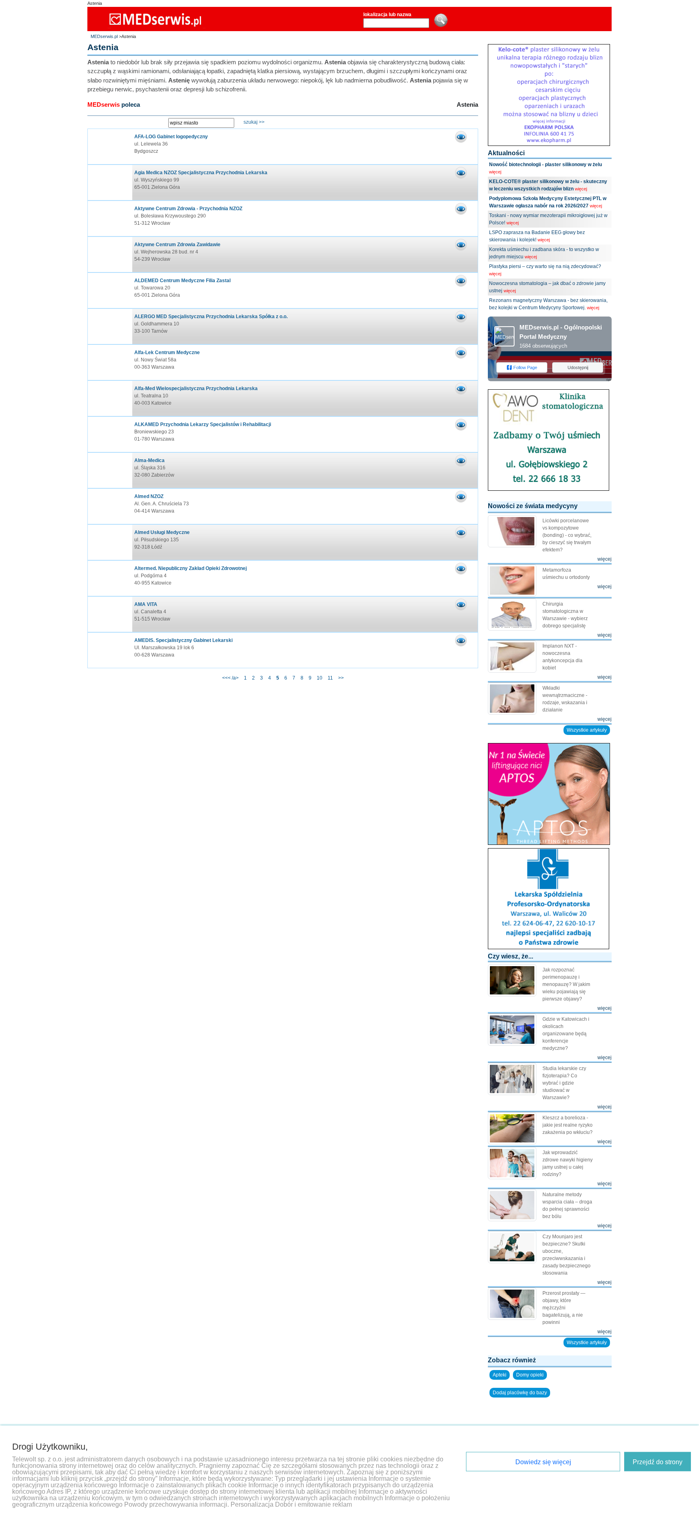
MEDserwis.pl (104, 36)
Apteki (499, 1375)
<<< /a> (231, 678)
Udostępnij (578, 367)
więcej (495, 171)
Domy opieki (530, 1375)
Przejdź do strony (657, 1462)
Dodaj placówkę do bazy (520, 1392)
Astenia (94, 3)
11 (330, 678)
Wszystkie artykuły (587, 730)
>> (341, 678)
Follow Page (525, 367)
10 (319, 678)
